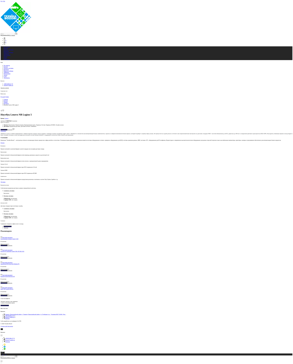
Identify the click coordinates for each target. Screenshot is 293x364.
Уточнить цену (8, 226)
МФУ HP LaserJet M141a (7, 289)
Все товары (12, 35)
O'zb (4, 1)
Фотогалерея (7, 73)
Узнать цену (4, 129)
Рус (1, 1)
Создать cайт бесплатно (7, 326)
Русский (3, 97)
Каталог (6, 67)
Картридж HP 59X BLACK (8, 276)
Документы (7, 77)
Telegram (6, 227)
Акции (5, 75)
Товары (6, 102)
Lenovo (6, 118)
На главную (7, 65)
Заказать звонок (5, 88)
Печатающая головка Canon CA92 (9, 239)
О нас (5, 76)
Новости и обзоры (8, 71)
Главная (6, 99)
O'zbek (7, 97)
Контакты (6, 69)
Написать (10, 129)
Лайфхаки (6, 72)
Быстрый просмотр (7, 237)
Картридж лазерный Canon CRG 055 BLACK (12, 251)
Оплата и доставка (8, 68)
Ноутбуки (6, 103)
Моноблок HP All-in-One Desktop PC (10, 264)
